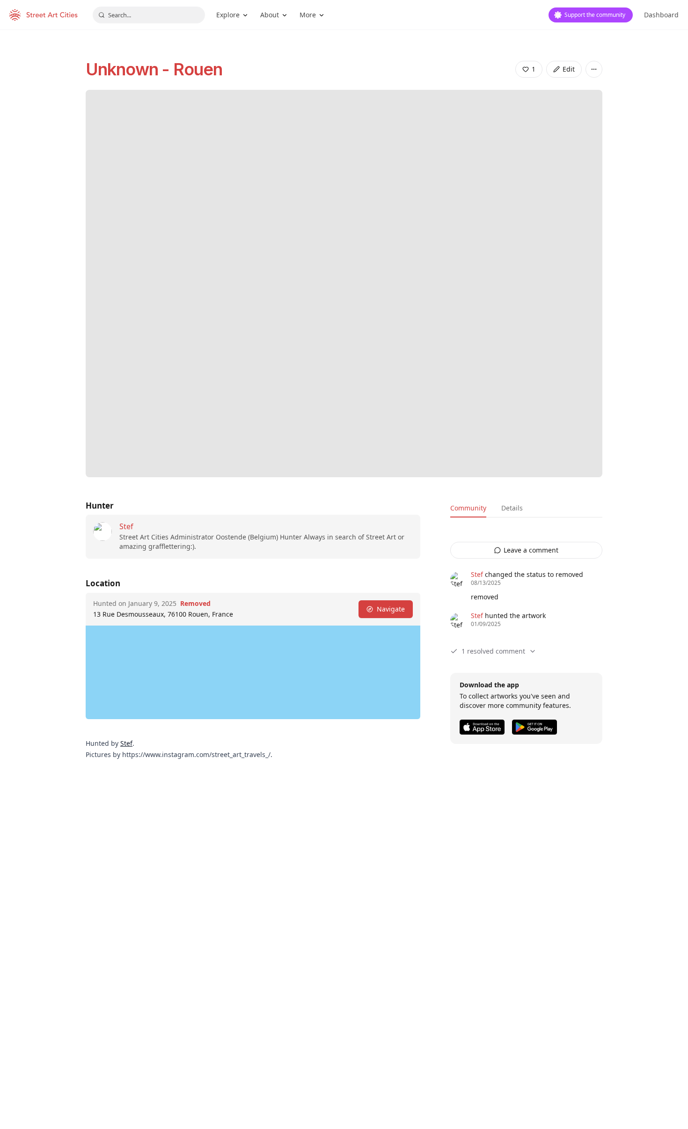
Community (468, 507)
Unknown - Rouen (154, 69)
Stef (126, 526)
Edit (569, 69)
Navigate (391, 609)
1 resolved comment (493, 651)
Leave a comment (531, 550)
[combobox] (149, 15)
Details (512, 507)
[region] (253, 672)
